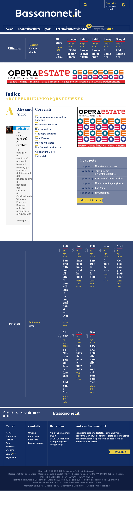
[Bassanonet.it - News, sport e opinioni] (35, 13)
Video (86, 28)
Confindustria (43, 129)
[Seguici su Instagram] (8, 413)
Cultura (35, 28)
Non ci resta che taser (106, 166)
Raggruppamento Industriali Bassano (51, 118)
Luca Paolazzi (43, 138)
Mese (32, 325)
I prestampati (102, 192)
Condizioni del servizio (98, 485)
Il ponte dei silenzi (108, 55)
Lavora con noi (35, 443)
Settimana (34, 322)
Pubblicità (33, 439)
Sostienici (120, 451)
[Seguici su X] (16, 413)
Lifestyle (73, 28)
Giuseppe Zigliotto (46, 133)
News (10, 28)
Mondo (32, 52)
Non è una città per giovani (109, 183)
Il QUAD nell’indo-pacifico (109, 178)
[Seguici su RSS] (38, 413)
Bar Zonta (100, 188)
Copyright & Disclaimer (72, 485)
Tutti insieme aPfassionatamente (105, 172)
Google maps (57, 444)
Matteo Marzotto (44, 142)
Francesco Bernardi (46, 124)
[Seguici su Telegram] (29, 413)
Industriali (41, 156)
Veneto (33, 48)
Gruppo (32, 433)
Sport (47, 28)
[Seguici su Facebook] (4, 413)
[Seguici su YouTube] (34, 413)
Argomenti (98, 28)
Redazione (33, 436)
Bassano (33, 44)
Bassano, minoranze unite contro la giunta (98, 58)
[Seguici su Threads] (12, 413)
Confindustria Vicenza (48, 147)
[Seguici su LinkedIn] (21, 413)
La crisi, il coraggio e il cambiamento (26, 138)
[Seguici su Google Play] (8, 416)
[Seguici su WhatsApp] (25, 413)
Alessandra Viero (45, 151)
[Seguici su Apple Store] (4, 416)
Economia (23, 28)
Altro (110, 28)
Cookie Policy (52, 485)
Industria (22, 128)
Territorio (60, 28)
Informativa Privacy (33, 485)
